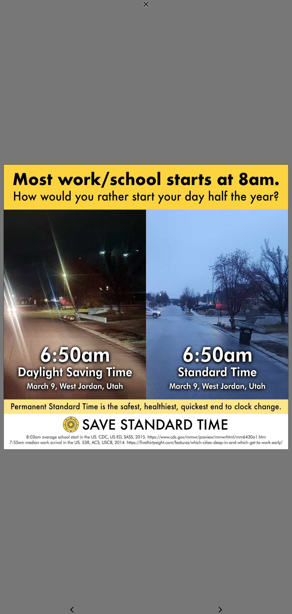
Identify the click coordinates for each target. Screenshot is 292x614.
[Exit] (146, 102)
